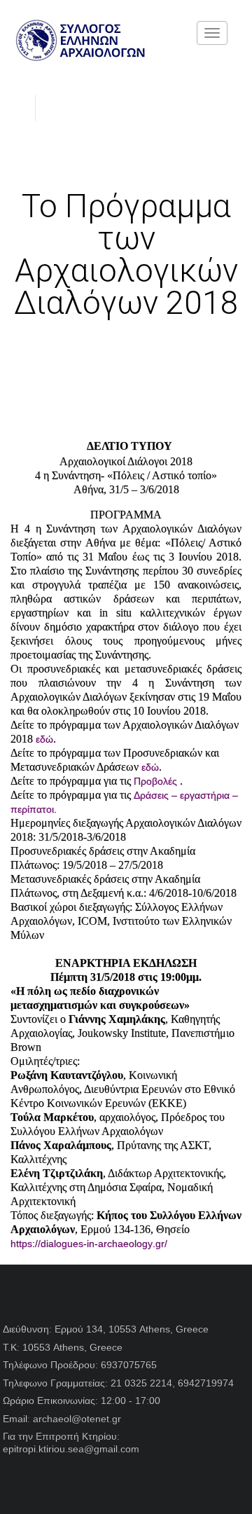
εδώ (44, 739)
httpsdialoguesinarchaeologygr (88, 1243)
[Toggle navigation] (212, 33)
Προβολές (155, 781)
